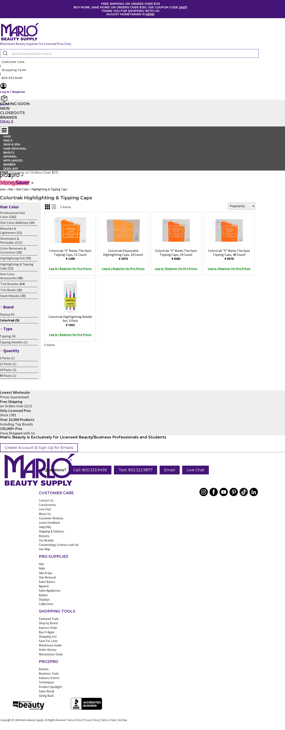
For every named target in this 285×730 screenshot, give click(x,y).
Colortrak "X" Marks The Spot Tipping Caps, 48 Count (229, 254)
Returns (44, 536)
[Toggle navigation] (4, 130)
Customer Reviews (51, 518)
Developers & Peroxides (9, 240)
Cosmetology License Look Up (58, 545)
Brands (8, 117)
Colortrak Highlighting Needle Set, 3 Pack (70, 321)
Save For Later (48, 641)
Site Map (44, 549)
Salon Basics (47, 582)
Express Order (48, 628)
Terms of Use (74, 720)
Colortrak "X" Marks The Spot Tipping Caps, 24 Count (176, 254)
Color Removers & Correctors (13, 250)
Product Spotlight (50, 687)
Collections (46, 604)
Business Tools (49, 673)
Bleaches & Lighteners (8, 230)
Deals (6, 122)
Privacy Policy (91, 720)
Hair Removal (47, 577)
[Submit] (5, 53)
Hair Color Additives (14, 222)
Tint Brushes (9, 284)
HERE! (150, 14)
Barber (43, 595)
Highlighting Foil (12, 258)
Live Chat (195, 470)
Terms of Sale (108, 720)
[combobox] (129, 53)
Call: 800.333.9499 (90, 470)
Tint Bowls (8, 290)
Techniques (46, 682)
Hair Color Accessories (8, 276)
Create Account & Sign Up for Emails (39, 447)
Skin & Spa (45, 573)
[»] (10, 177)
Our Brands (46, 540)
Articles (44, 669)
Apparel (44, 586)
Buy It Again (46, 632)
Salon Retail (46, 691)
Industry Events (49, 678)
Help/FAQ (45, 527)
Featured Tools (49, 619)
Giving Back (46, 696)
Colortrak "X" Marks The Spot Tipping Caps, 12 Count (70, 254)
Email (169, 470)
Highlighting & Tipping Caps (16, 266)
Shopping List (48, 636)
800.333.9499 (11, 78)
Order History (48, 650)
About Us (45, 514)
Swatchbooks (9, 296)
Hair (41, 564)
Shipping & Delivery (51, 531)
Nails (42, 568)
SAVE (183, 7)
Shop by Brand (48, 623)
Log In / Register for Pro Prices (70, 268)
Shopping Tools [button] (13, 70)
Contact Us (46, 500)
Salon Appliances (50, 590)
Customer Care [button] (12, 62)
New (5, 108)
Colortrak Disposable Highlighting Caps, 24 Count (123, 254)
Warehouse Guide (50, 645)
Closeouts (12, 113)
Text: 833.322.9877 (136, 470)
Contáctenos (47, 505)
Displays (10, 169)
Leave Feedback (49, 523)
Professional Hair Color (12, 215)
